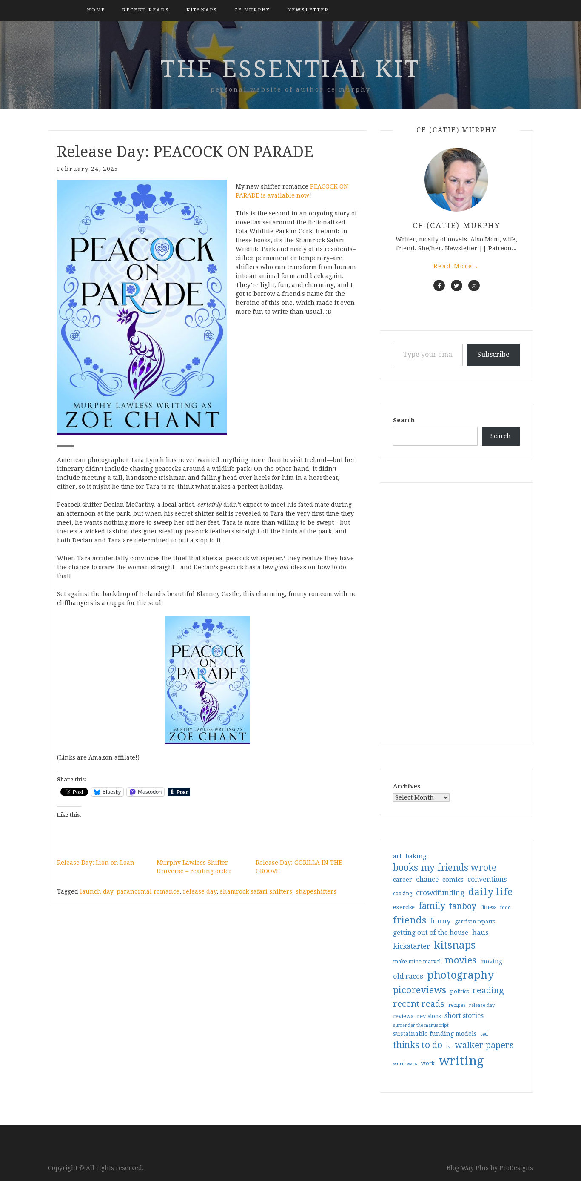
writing (461, 1061)
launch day (96, 891)
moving (491, 961)
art (397, 856)
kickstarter (411, 946)
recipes (456, 1005)
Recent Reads (145, 10)
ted (484, 1034)
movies (460, 960)
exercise (404, 907)
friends (409, 920)
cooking (402, 894)
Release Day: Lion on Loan (95, 862)
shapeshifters (316, 891)
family (432, 906)
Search (404, 420)
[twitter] (456, 285)
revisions (429, 1016)
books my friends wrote (444, 867)
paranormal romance (148, 891)
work (428, 1063)
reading (488, 990)
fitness (488, 907)
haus (480, 933)
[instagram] (474, 285)
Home (96, 10)
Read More (456, 266)
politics (459, 991)
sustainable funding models (435, 1033)
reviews (403, 1016)
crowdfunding (440, 893)
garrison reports (475, 922)
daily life (490, 892)
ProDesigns (516, 1167)
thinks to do (417, 1045)
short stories (464, 1016)
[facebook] (439, 285)
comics (453, 879)
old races (408, 976)
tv (448, 1046)
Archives (406, 786)
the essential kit (291, 69)
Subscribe (493, 354)
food (505, 907)
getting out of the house (430, 933)
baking (415, 856)
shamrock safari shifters (256, 891)
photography (460, 975)
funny (440, 921)
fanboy (462, 906)
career (402, 879)
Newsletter (308, 10)
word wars (405, 1063)
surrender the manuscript (421, 1025)
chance (427, 879)
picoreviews (419, 989)
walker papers (484, 1045)
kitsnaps (201, 10)
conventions (487, 879)
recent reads (418, 1004)
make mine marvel (417, 962)
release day (199, 891)
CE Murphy (252, 10)
